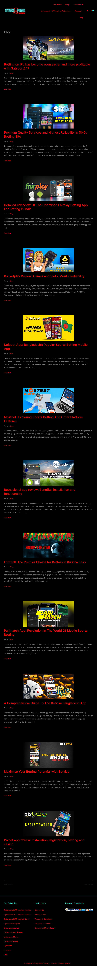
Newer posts (87, 884)
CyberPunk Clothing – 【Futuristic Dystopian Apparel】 (53, 963)
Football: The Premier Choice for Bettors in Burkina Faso (45, 562)
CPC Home (57, 5)
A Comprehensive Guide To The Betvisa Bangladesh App (45, 703)
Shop (67, 5)
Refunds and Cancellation (45, 928)
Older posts (9, 884)
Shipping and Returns (43, 924)
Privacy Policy (40, 915)
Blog (81, 18)
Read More (7, 89)
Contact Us (39, 910)
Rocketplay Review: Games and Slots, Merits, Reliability (44, 276)
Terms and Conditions (43, 919)
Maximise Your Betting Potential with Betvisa (36, 771)
